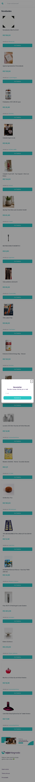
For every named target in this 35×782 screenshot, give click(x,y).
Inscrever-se (17, 398)
